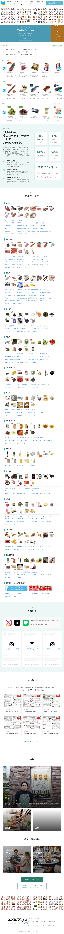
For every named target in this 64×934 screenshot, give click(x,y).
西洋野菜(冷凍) (43, 354)
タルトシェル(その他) (10, 524)
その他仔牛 (42, 223)
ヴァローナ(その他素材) (22, 488)
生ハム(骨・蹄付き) (33, 264)
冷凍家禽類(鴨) (20, 231)
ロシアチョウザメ (44, 328)
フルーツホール (9, 384)
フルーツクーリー (44, 384)
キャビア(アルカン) (44, 326)
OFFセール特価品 (44, 593)
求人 (26, 3)
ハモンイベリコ (44, 259)
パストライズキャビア (33, 328)
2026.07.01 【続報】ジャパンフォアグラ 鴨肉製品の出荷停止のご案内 (20, 49)
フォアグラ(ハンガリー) (22, 234)
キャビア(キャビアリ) (22, 326)
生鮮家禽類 (7, 231)
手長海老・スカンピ (45, 295)
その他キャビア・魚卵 (10, 328)
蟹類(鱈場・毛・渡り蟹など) (34, 300)
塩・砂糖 (7, 437)
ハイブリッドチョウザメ (34, 331)
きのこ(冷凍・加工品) (33, 359)
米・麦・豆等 (20, 354)
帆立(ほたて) (8, 292)
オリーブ (19, 356)
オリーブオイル (9, 465)
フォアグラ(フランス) (10, 234)
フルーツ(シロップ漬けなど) (34, 387)
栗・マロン (31, 516)
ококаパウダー (43, 491)
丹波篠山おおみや (32, 572)
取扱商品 (16, 3)
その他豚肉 (42, 225)
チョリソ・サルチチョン (22, 261)
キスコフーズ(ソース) (33, 440)
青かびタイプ (31, 412)
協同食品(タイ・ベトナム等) (11, 572)
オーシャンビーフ (21, 220)
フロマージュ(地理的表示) (11, 409)
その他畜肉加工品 (9, 267)
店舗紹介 (32, 3)
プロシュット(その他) (33, 256)
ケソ (41, 409)
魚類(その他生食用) (21, 289)
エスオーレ (7, 577)
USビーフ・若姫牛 (9, 220)
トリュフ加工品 (32, 362)
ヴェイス (19, 491)
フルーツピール (9, 387)
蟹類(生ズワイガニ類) (10, 300)
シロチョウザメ (9, 331)
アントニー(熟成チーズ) (34, 415)
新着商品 (7, 593)
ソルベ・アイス (44, 549)
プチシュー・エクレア (33, 549)
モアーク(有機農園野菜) (22, 572)
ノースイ (19, 577)
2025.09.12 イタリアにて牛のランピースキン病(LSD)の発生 (18, 54)
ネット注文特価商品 (33, 593)
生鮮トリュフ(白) (9, 362)
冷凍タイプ (19, 415)
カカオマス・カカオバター (11, 493)
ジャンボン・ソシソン (33, 261)
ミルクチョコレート (33, 493)
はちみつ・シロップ (21, 437)
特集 (21, 3)
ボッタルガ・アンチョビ (11, 303)
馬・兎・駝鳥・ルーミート (34, 228)
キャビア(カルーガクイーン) (34, 326)
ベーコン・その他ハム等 (11, 264)
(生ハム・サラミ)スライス (22, 267)
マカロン (19, 549)
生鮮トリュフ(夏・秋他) (22, 362)
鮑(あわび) (42, 289)
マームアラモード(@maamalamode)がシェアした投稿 (17, 664)
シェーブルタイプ (44, 412)
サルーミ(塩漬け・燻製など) (11, 259)
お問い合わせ (40, 3)
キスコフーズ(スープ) (22, 440)
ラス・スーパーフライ (45, 574)
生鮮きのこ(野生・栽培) (10, 359)
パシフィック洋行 (32, 574)
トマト (30, 356)
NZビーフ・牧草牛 (9, 223)
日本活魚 (42, 572)
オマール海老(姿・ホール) (46, 292)
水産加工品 (19, 303)
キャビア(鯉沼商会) (9, 326)
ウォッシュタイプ (9, 415)
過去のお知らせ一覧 (57, 45)
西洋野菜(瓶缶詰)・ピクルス (11, 356)
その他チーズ (8, 412)
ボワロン (7, 516)
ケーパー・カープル (45, 356)
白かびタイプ (20, 412)
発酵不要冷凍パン (9, 546)
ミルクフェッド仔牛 (33, 223)
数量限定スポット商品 (10, 596)
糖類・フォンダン (9, 518)
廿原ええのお (8, 574)
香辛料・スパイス (21, 443)
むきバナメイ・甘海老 (45, 298)
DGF (6, 491)
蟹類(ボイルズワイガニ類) (22, 300)
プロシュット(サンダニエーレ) (22, 256)
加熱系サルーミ (20, 259)
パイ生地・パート (21, 521)
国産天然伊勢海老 (21, 295)
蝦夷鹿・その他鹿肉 (21, 228)
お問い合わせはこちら (32, 879)
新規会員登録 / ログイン (54, 3)
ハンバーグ (19, 264)
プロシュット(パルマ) (10, 256)
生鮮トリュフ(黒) (44, 359)
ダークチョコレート (21, 493)
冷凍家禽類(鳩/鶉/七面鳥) (46, 231)
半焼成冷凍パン (32, 546)
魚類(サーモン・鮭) (9, 289)
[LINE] (26, 623)
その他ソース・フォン (10, 443)
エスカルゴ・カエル (33, 234)
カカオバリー (43, 488)
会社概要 (8, 3)
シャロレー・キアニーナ (34, 220)
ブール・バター (20, 465)
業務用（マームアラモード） (35, 918)
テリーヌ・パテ (44, 264)
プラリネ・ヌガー (21, 518)
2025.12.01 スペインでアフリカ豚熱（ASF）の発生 (16, 52)
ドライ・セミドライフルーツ (22, 387)
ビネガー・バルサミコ (33, 437)
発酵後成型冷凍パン (21, 546)
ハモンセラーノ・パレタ (11, 261)
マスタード (42, 437)
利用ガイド (31, 925)
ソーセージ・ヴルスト (45, 261)
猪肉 (6, 228)
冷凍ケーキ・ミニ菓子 (10, 549)
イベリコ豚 (31, 225)
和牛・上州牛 (43, 220)
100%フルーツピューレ (22, 384)
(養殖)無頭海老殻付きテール (34, 298)
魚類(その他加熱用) (33, 289)
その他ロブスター (32, 295)
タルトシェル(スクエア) (46, 521)
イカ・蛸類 (31, 292)
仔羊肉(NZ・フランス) (22, 225)
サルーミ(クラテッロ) (45, 256)
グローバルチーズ (21, 574)
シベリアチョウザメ (21, 331)
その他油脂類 (31, 465)
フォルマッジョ (32, 409)
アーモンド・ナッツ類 (45, 516)
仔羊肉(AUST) (8, 225)
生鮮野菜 (30, 354)
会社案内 (50, 921)
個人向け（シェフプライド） (35, 921)
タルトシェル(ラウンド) (34, 521)
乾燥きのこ (19, 359)
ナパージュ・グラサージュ (34, 518)
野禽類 (41, 228)
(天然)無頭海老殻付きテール (22, 298)
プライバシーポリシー (41, 925)
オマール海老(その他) (10, 295)
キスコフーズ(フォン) (10, 440)
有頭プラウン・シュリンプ (11, 298)
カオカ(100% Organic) (33, 488)
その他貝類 (19, 292)
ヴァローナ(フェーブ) (10, 488)
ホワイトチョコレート (45, 493)
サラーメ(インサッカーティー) (34, 259)
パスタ (6, 354)
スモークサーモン (44, 300)
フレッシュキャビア (21, 328)
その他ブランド (32, 491)
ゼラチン (42, 518)
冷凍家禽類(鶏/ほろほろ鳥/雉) (34, 231)
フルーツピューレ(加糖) (34, 384)
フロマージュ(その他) (22, 409)
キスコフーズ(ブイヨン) (46, 440)
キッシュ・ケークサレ (45, 546)
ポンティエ (19, 516)
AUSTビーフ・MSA (21, 223)
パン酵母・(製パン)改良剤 (11, 521)
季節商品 (19, 593)
